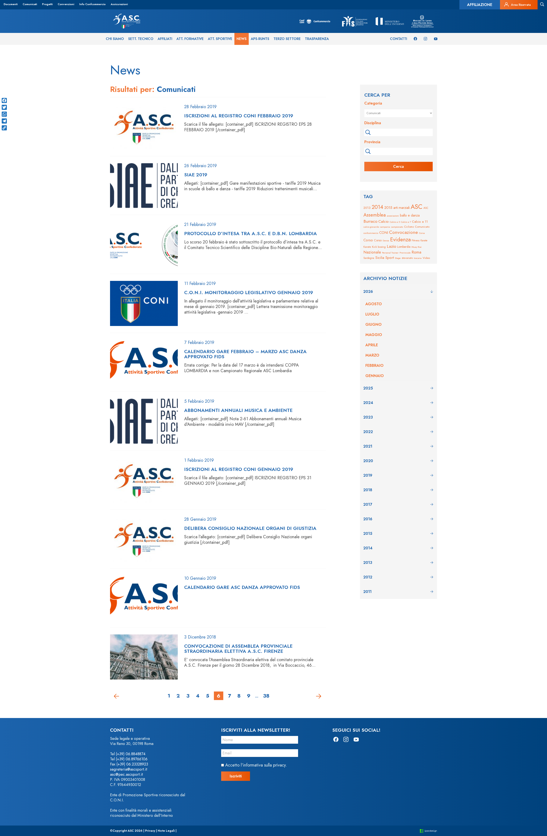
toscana (418, 258)
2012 (367, 577)
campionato (397, 227)
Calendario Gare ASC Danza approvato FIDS (242, 587)
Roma (416, 252)
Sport (389, 257)
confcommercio (370, 233)
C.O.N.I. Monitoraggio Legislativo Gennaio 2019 (248, 292)
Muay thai (417, 247)
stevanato (407, 258)
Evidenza (400, 239)
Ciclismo (409, 227)
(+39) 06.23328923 (132, 764)
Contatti (398, 38)
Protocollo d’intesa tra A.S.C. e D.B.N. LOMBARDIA (250, 233)
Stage (398, 258)
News (242, 38)
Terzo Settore (287, 38)
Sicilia (379, 257)
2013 (367, 207)
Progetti (47, 4)
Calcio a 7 (406, 222)
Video (426, 258)
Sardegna (368, 258)
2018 (367, 490)
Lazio (391, 246)
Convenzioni (66, 4)
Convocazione (403, 232)
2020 (368, 461)
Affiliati (165, 38)
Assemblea (374, 214)
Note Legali (166, 831)
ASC (416, 206)
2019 (367, 475)
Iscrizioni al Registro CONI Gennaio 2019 (238, 469)
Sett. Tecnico (140, 38)
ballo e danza (410, 215)
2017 (367, 504)
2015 (388, 207)
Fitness (415, 240)
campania (385, 227)
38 (266, 695)
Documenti (11, 4)
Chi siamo (115, 38)
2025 (368, 388)
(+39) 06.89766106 (131, 759)
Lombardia (403, 247)
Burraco (370, 221)
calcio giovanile (371, 227)
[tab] (398, 291)
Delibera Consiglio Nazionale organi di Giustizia (250, 528)
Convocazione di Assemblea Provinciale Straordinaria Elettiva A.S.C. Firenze (238, 648)
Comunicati (30, 4)
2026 (368, 291)
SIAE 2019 (195, 174)
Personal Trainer (390, 252)
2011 (367, 591)
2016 (367, 519)
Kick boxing (379, 247)
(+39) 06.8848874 (131, 754)
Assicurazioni (119, 4)
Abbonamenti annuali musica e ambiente (238, 410)
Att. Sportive (220, 38)
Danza (386, 240)
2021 (367, 446)
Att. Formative (190, 38)
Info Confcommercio (92, 4)
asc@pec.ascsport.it (126, 774)
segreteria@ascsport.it (128, 769)
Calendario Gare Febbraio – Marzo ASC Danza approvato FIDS (245, 354)
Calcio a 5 (395, 222)
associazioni (393, 215)
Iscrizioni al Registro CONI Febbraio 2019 (238, 115)
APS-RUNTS (260, 38)
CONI (383, 232)
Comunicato (422, 227)
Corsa (422, 233)
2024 (368, 402)
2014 (377, 207)
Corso (368, 240)
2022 (368, 432)
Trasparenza (317, 38)
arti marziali (401, 207)
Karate (424, 240)
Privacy (150, 831)
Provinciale (405, 252)
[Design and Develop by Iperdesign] (428, 831)
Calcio (383, 221)
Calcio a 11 (420, 221)
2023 (368, 417)
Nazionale (372, 252)
